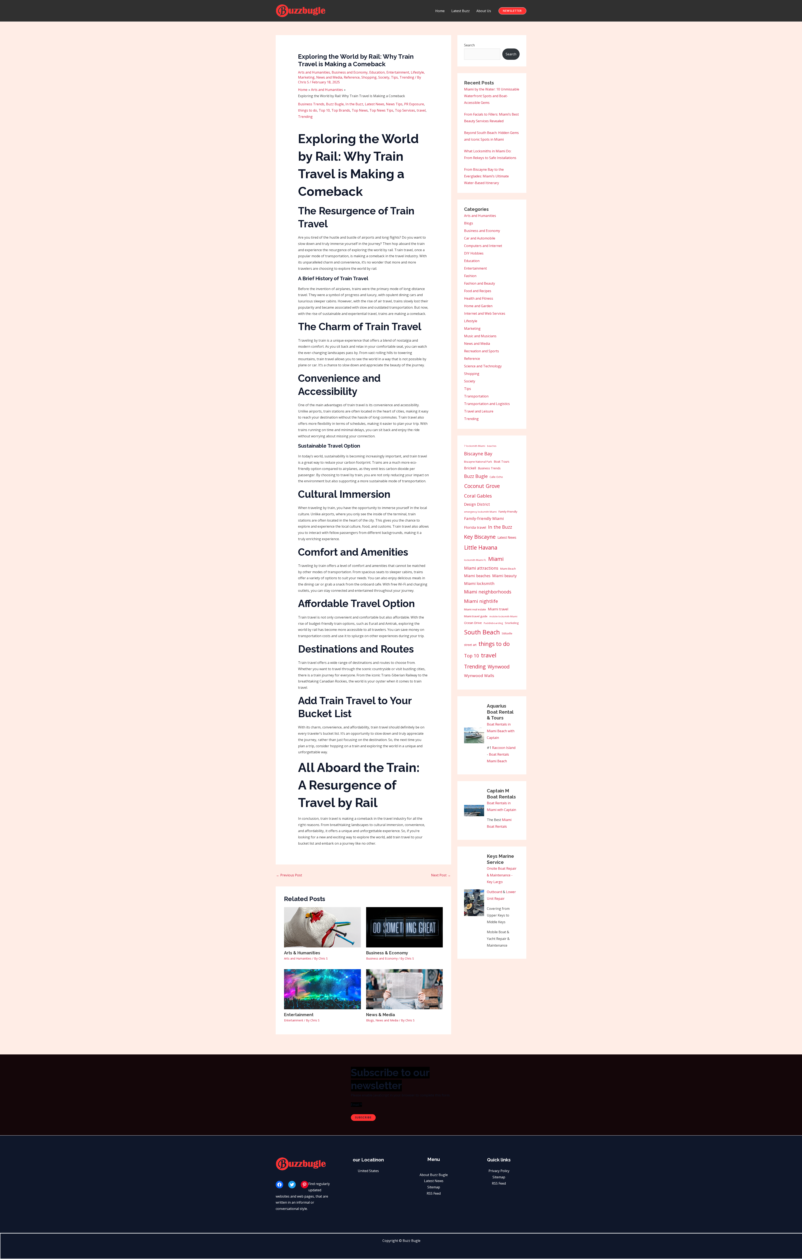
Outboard (494, 892)
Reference (352, 77)
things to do (307, 110)
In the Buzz (354, 104)
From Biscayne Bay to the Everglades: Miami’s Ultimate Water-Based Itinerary (486, 176)
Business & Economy (387, 952)
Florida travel (475, 527)
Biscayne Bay (478, 453)
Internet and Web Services (484, 313)
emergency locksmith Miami (480, 511)
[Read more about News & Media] (404, 989)
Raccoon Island (503, 747)
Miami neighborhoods (487, 592)
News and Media (329, 77)
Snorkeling (512, 623)
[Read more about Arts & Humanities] (322, 927)
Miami (496, 559)
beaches (491, 445)
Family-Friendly (508, 511)
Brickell (470, 468)
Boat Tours (501, 461)
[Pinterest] (304, 1184)
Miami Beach (508, 568)
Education (377, 72)
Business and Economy (350, 72)
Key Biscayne (480, 536)
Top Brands (340, 110)
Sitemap (433, 1187)
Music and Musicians (480, 336)
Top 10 (324, 110)
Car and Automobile (479, 238)
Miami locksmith (479, 583)
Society (383, 77)
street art (470, 645)
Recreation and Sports (481, 351)
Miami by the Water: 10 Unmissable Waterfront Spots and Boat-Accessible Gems (491, 96)
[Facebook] (279, 1184)
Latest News (374, 104)
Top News (360, 110)
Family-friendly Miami (484, 518)
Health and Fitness (478, 298)
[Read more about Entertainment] (322, 989)
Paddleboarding (493, 623)
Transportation (476, 396)
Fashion (470, 276)
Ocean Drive (473, 623)
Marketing (306, 77)
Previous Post (289, 875)
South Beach (482, 632)
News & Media (380, 1014)
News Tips (394, 104)
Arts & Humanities (302, 952)
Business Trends (311, 104)
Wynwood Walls (479, 675)
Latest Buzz (460, 11)
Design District (477, 504)
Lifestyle (417, 72)
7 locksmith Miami (474, 445)
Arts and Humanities (314, 72)
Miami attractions (481, 568)
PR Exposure (414, 104)
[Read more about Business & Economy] (404, 927)
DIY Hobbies (473, 253)
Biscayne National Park (478, 461)
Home (440, 11)
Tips (394, 77)
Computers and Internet (483, 245)
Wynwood (499, 666)
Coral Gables (478, 496)
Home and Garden (478, 306)
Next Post (441, 875)
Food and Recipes (477, 291)
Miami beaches (477, 575)
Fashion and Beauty (479, 283)
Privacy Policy (499, 1171)
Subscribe (363, 1117)
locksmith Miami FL (475, 559)
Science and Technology (483, 366)
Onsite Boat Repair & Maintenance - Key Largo (501, 875)
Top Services (405, 110)
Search (469, 45)
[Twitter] (292, 1184)
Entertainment (397, 72)
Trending (407, 77)
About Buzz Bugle (434, 1174)
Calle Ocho (496, 477)
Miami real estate (475, 609)
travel (421, 110)
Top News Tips (381, 110)
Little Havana (480, 547)
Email (356, 1104)
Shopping (369, 77)
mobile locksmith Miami (503, 616)
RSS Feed (434, 1193)
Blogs (370, 1020)
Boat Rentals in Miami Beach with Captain (500, 731)
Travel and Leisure (478, 411)
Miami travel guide (475, 616)
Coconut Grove (482, 485)
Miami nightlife (481, 601)
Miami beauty (504, 575)
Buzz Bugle (335, 104)
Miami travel (498, 609)
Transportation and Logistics (487, 403)
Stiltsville (507, 633)
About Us (483, 11)
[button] (512, 10)
